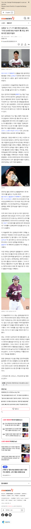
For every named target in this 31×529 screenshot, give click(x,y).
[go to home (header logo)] (8, 18)
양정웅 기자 (4, 38)
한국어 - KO (9, 510)
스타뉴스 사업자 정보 (5, 503)
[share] (25, 44)
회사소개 (3, 493)
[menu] (28, 18)
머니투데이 (13, 498)
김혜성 (13, 76)
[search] (25, 18)
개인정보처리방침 (9, 493)
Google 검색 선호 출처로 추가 (9, 41)
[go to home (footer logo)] (7, 490)
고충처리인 (24, 493)
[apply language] (12, 12)
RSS (13, 495)
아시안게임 (7, 199)
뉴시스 (22, 498)
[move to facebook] (2, 514)
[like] (19, 44)
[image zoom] (27, 65)
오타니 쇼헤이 (6, 130)
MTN (18, 498)
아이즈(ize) (19, 500)
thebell (10, 500)
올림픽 (3, 244)
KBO (17, 94)
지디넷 (2, 500)
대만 (4, 223)
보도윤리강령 (22, 495)
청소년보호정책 (17, 493)
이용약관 (8, 495)
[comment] (22, 44)
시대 (6, 500)
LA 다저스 (15, 130)
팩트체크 (17, 495)
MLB (11, 73)
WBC (18, 196)
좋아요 (17, 409)
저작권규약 (3, 495)
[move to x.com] (6, 514)
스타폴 (24, 500)
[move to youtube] (10, 514)
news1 (26, 498)
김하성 (3, 240)
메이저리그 (5, 73)
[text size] (29, 44)
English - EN (9, 12)
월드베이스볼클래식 (8, 196)
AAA (15, 500)
